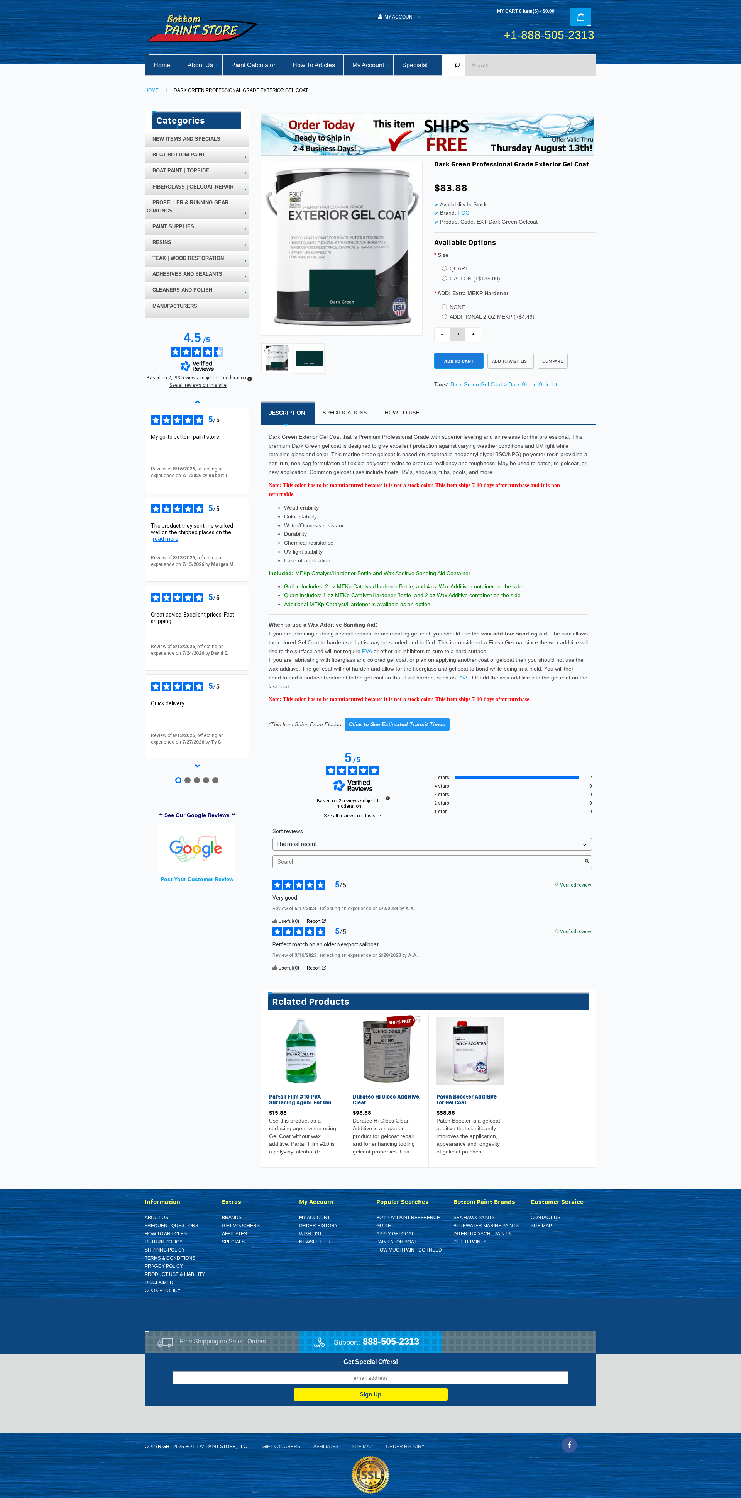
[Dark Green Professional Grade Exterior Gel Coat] (276, 358)
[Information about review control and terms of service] (388, 798)
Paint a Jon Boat (396, 1242)
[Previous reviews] (196, 401)
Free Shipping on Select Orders (222, 1341)
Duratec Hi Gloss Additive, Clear (387, 1099)
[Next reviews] (196, 765)
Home (152, 90)
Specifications (345, 412)
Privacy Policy (164, 1266)
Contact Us (545, 1217)
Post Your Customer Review (197, 879)
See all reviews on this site (352, 816)
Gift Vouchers (241, 1225)
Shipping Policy (165, 1250)
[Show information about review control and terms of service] (250, 379)
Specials (233, 1242)
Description (286, 412)
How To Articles (166, 1233)
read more (165, 539)
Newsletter (315, 1242)
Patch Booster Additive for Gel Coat (466, 1099)
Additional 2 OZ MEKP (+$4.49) (492, 317)
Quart (459, 268)
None (457, 307)
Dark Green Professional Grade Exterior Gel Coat (241, 90)
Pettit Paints (469, 1242)
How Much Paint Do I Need (409, 1250)
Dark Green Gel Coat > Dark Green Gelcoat (503, 384)
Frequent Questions (171, 1225)
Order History (318, 1225)
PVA (367, 651)
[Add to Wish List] (276, 1153)
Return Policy (164, 1242)
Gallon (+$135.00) (475, 278)
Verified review (575, 884)
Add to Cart (459, 361)
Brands (232, 1217)
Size (443, 255)
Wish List (310, 1233)
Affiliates (234, 1233)
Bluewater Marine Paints (486, 1225)
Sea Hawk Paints (474, 1217)
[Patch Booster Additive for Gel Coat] (470, 1051)
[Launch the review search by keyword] (587, 862)
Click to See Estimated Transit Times (397, 724)
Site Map (541, 1225)
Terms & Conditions (170, 1258)
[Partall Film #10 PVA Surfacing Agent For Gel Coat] (303, 1051)
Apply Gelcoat (395, 1233)
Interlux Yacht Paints (482, 1233)
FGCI (464, 213)
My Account (314, 1217)
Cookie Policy (163, 1290)
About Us (156, 1217)
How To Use (402, 412)
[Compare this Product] (294, 1153)
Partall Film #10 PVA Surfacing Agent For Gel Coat (300, 1102)
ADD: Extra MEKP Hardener (472, 293)
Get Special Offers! (370, 1362)
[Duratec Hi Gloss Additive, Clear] (387, 1051)
